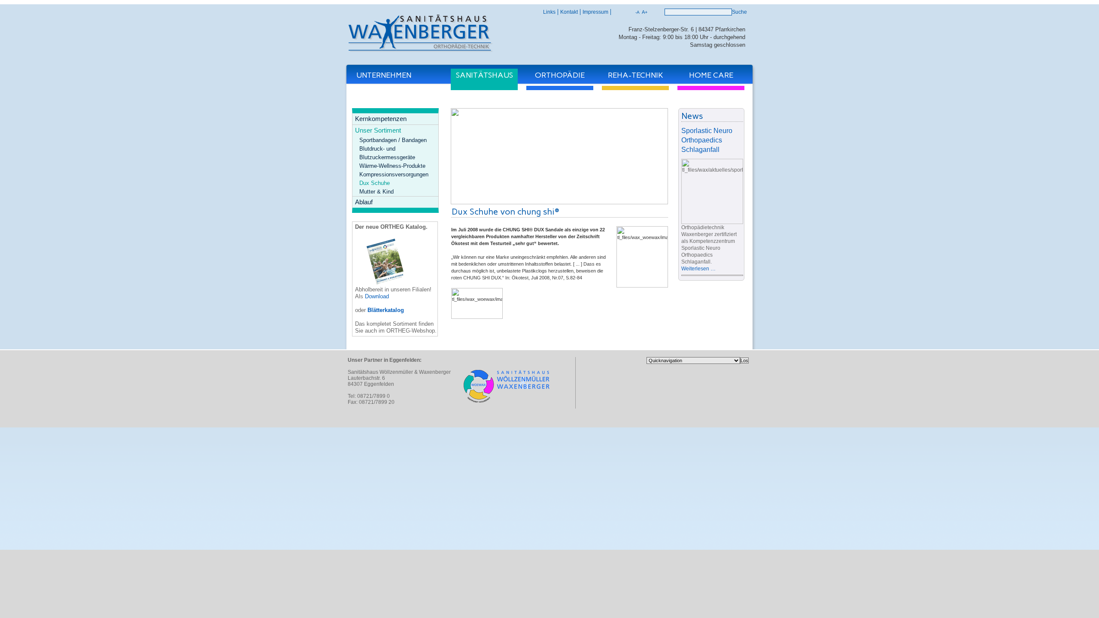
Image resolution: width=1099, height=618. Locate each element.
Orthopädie (560, 75)
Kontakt (569, 12)
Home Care (711, 75)
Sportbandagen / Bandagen (393, 140)
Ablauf (364, 202)
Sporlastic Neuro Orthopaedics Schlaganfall (706, 140)
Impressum (595, 12)
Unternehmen (383, 75)
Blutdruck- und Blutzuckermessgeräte (387, 153)
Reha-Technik (635, 75)
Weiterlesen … (698, 269)
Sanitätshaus (484, 75)
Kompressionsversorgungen (393, 174)
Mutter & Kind (376, 191)
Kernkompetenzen (381, 118)
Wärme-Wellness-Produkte (392, 166)
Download (377, 296)
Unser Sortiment (378, 130)
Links (549, 12)
